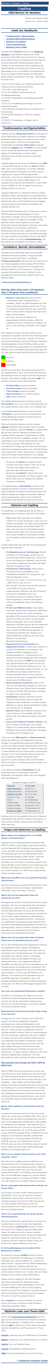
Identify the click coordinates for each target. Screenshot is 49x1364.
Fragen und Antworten (16, 44)
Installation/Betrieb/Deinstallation (20, 39)
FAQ (38, 378)
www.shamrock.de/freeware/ (24, 1317)
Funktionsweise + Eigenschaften (20, 36)
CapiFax (4, 1344)
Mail (11, 1325)
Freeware (16, 3)
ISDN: (3, 1353)
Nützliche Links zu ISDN (16, 47)
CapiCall (14, 148)
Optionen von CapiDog (16, 42)
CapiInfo (5, 1335)
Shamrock (6, 3)
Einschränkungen (33, 239)
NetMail (4, 1340)
